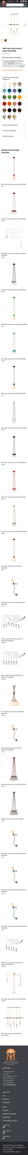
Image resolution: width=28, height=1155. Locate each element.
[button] (25, 25)
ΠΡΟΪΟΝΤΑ (6, 1110)
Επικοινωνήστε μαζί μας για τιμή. (12, 70)
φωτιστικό (11, 63)
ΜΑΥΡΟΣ (22, 66)
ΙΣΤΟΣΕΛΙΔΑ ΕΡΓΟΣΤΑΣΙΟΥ (10, 1120)
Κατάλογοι (6, 1099)
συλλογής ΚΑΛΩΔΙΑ (10, 61)
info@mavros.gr (11, 1084)
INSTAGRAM (7, 1131)
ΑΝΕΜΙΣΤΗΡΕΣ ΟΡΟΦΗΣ (9, 1114)
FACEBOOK (6, 1125)
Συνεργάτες (6, 1102)
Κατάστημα (6, 1092)
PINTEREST (6, 1136)
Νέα (4, 1095)
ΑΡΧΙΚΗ (5, 1107)
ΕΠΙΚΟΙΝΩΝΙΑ (6, 1117)
